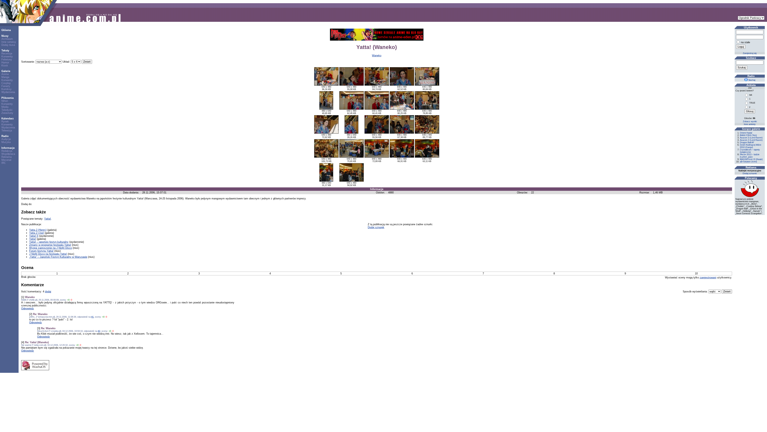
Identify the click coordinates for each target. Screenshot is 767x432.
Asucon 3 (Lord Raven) (751, 137)
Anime (5, 74)
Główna (6, 30)
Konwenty (7, 56)
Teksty (5, 50)
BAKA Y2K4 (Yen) (748, 135)
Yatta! (47, 218)
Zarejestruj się (750, 53)
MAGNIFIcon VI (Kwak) (751, 159)
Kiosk (4, 65)
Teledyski (6, 109)
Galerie (5, 71)
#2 (99, 331)
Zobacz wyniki (750, 121)
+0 (68, 300)
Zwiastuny (7, 112)
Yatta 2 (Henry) (38, 229)
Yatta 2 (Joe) (36, 232)
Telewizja (6, 130)
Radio (5, 136)
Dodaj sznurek (376, 227)
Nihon (4, 100)
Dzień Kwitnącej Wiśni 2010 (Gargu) (750, 146)
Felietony (6, 59)
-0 (71, 300)
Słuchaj (751, 80)
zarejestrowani (708, 277)
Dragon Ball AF (747, 142)
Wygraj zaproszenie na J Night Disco (50, 247)
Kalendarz (7, 118)
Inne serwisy (8, 41)
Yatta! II (33, 235)
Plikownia (7, 97)
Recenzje (6, 53)
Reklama (6, 156)
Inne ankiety (750, 124)
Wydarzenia (8, 92)
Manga (5, 77)
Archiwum (7, 38)
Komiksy (6, 89)
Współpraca (8, 153)
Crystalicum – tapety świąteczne (750, 150)
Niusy (4, 35)
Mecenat (6, 159)
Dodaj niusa (8, 44)
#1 (92, 317)
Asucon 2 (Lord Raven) (751, 140)
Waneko (376, 55)
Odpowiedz (27, 308)
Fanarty (5, 86)
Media (4, 106)
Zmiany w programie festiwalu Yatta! (50, 244)
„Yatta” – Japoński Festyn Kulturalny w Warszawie (58, 256)
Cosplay (6, 83)
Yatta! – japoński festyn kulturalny (49, 241)
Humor (5, 62)
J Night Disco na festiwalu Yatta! (48, 253)
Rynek (5, 121)
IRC (3, 162)
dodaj (48, 291)
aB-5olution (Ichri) (748, 161)
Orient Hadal (746, 133)
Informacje (8, 147)
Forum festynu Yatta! (41, 250)
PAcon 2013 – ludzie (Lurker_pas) (749, 155)
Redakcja (6, 150)
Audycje (6, 139)
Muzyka (6, 142)
